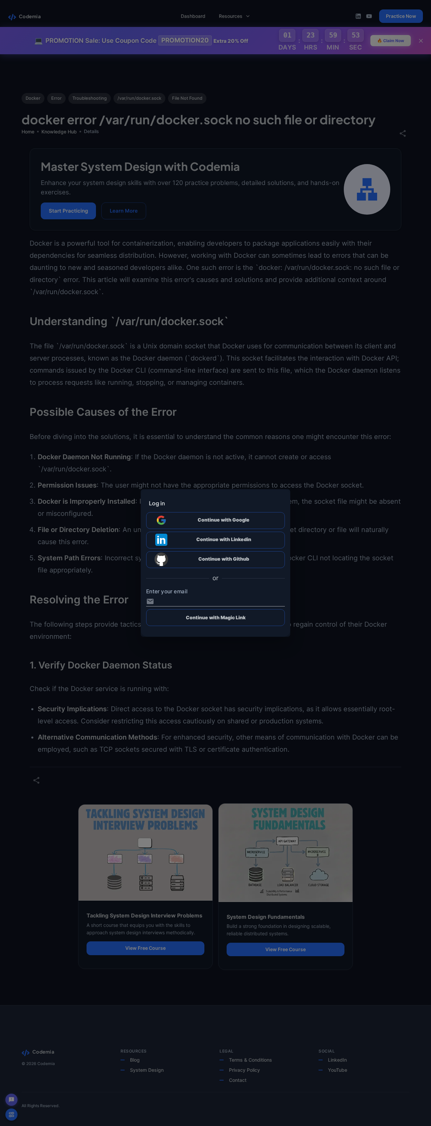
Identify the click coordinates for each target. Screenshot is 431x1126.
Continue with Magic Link (215, 617)
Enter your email (167, 591)
